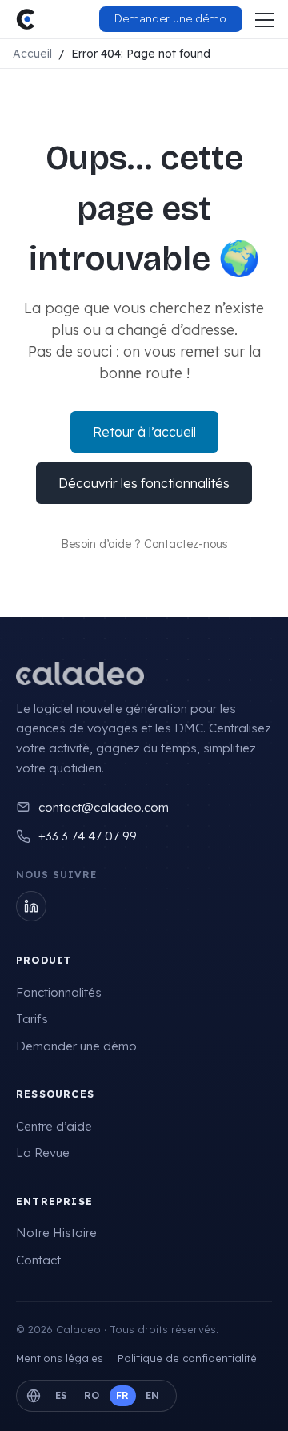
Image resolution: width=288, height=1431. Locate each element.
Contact (38, 1260)
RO (92, 1395)
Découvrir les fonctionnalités (144, 483)
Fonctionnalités (59, 992)
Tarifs (32, 1018)
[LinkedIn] (31, 906)
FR (123, 1395)
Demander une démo (76, 1046)
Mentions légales (59, 1358)
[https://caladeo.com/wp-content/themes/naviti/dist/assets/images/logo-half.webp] (25, 19)
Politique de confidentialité (187, 1358)
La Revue (43, 1152)
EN (153, 1395)
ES (61, 1395)
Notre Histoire (56, 1232)
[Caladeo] (80, 673)
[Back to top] (244, 1403)
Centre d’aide (54, 1126)
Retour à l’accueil (144, 432)
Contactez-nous (186, 544)
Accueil (32, 53)
